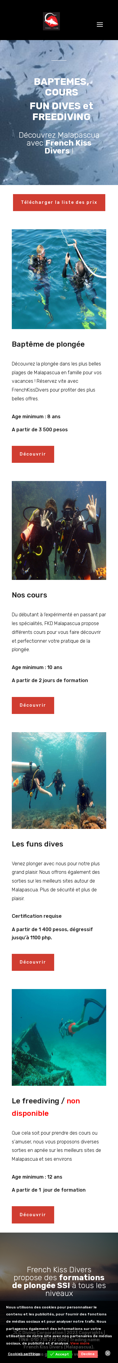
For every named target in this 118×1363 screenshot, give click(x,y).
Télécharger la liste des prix (59, 202)
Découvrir (33, 454)
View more (80, 1343)
